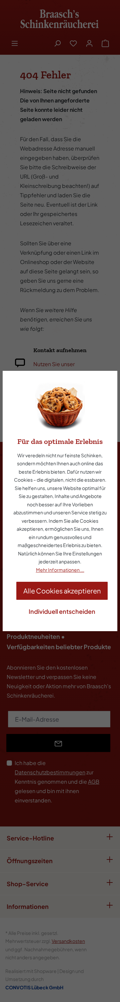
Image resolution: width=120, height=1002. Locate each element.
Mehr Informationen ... (60, 570)
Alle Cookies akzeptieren (62, 590)
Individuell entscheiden (62, 611)
